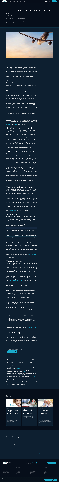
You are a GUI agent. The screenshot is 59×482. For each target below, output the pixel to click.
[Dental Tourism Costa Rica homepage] (4, 1)
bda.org (24, 371)
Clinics (14, 1)
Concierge (45, 473)
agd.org (18, 368)
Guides (20, 1)
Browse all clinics (18, 470)
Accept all (54, 479)
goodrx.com (32, 376)
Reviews (23, 1)
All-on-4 (4, 470)
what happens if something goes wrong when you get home (24, 176)
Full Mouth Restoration (6, 472)
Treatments (9, 1)
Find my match (54, 1)
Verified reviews (18, 473)
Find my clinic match (12, 351)
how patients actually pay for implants (16, 280)
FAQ (44, 470)
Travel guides (18, 472)
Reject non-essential (48, 479)
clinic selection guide (12, 210)
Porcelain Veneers (5, 471)
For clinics (46, 1)
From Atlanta (32, 472)
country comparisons (32, 254)
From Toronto (32, 473)
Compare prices (18, 471)
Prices (17, 1)
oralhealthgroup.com (31, 374)
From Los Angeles (33, 471)
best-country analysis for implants (15, 255)
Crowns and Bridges (5, 473)
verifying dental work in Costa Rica (30, 209)
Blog (8, 7)
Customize (41, 479)
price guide (15, 124)
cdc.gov (31, 361)
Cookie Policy (29, 480)
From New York (32, 470)
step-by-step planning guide (32, 327)
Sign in (50, 1)
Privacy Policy (35, 480)
